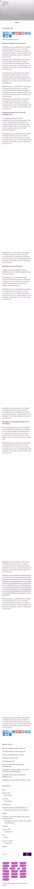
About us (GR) (6, 793)
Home (4, 790)
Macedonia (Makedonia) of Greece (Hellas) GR (14, 807)
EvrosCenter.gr (8, 801)
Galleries (4, 813)
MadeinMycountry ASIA (8, 761)
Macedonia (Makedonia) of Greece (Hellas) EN (16, 810)
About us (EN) (8, 795)
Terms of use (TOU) (7, 841)
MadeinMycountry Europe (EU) (10, 758)
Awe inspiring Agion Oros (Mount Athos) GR (13, 751)
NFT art (6, 837)
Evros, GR (5, 799)
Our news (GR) (6, 829)
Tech (3, 835)
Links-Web (5, 826)
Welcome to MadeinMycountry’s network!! (13, 755)
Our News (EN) (8, 832)
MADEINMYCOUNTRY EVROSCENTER (13, 13)
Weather (4, 846)
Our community (6, 804)
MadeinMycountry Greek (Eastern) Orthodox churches (16, 780)
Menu (17, 22)
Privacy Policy (8, 843)
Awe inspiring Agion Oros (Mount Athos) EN (13, 748)
